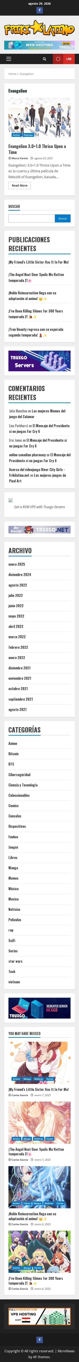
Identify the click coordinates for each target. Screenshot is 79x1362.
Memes (13, 878)
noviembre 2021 (19, 678)
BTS (11, 764)
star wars (15, 961)
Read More (21, 186)
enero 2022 (16, 657)
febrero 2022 (18, 647)
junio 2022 (16, 605)
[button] (8, 58)
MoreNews (66, 1351)
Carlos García (20, 1095)
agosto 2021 (17, 709)
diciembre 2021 (19, 667)
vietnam (14, 981)
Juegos (13, 847)
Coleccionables (19, 795)
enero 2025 (16, 564)
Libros (12, 857)
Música (13, 888)
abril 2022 (15, 626)
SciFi (11, 940)
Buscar (14, 206)
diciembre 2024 (19, 574)
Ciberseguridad (19, 774)
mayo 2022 (16, 616)
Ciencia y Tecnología (22, 784)
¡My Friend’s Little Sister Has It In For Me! (38, 262)
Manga (13, 867)
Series (13, 950)
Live (69, 59)
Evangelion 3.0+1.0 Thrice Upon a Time (39, 119)
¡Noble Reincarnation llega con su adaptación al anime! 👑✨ (32, 1216)
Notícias (14, 909)
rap (10, 930)
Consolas (14, 815)
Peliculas (28, 134)
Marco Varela (20, 158)
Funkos (13, 836)
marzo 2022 (17, 636)
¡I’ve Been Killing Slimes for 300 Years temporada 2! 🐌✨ (35, 1280)
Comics (13, 805)
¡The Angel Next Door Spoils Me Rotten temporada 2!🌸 (36, 1151)
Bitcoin (13, 753)
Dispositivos (17, 826)
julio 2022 (15, 595)
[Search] (44, 59)
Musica (13, 899)
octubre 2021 (18, 688)
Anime (16, 134)
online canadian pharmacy (27, 454)
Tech (11, 971)
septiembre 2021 (20, 699)
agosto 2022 (17, 585)
